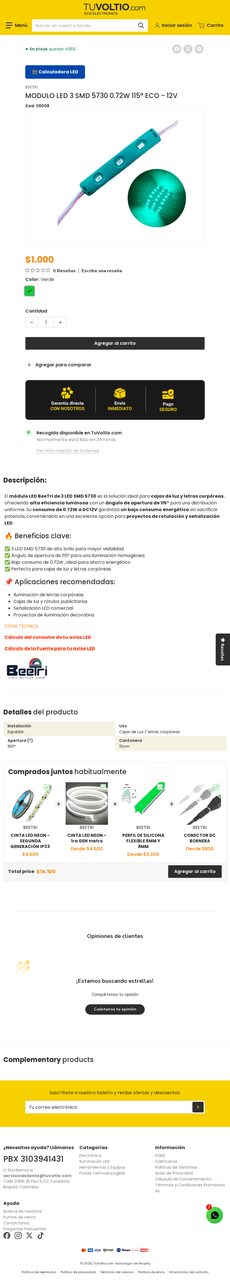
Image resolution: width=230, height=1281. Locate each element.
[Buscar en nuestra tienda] (141, 25)
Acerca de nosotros (22, 1211)
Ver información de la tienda (67, 451)
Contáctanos (16, 1223)
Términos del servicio (117, 1272)
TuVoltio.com (103, 1263)
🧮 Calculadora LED (55, 72)
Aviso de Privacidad (174, 1173)
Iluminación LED (94, 1161)
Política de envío (151, 1272)
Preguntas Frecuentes (25, 1229)
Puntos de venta (19, 1217)
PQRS (160, 1155)
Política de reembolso (39, 1272)
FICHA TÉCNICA (21, 626)
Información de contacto (188, 1272)
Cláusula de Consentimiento (183, 1179)
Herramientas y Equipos (102, 1167)
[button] (16, 25)
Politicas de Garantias (176, 1167)
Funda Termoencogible (102, 1173)
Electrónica (90, 1155)
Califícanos (166, 1161)
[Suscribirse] (198, 1107)
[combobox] (90, 25)
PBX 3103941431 (33, 1158)
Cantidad (36, 311)
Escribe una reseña (102, 270)
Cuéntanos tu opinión (115, 1009)
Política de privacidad (78, 1272)
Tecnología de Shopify (132, 1263)
